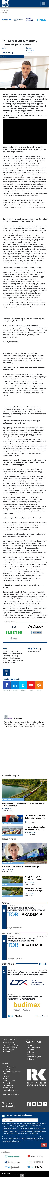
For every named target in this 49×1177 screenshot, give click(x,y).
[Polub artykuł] (7, 686)
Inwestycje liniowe (9, 1067)
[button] (40, 967)
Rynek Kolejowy (9, 1042)
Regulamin (31, 1054)
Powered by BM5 (23, 1174)
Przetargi (6, 1083)
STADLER (6, 1076)
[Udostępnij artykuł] (15, 686)
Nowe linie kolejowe (10, 1090)
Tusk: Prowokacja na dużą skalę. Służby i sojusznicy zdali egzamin (34, 818)
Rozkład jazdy (8, 1069)
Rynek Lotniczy (8, 1049)
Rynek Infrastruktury (10, 1045)
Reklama (30, 1052)
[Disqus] (25, 743)
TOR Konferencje (33, 1047)
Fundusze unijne (9, 1081)
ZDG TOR (30, 1045)
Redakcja (30, 1050)
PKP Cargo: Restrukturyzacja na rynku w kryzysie (21, 867)
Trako (5, 1078)
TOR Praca (7, 1052)
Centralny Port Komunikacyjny (8, 1086)
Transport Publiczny (10, 1047)
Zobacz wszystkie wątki (10, 1094)
